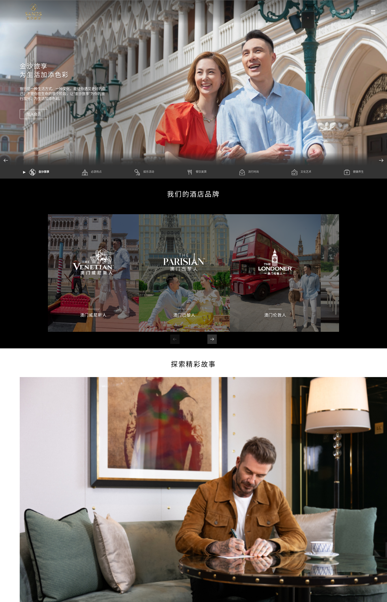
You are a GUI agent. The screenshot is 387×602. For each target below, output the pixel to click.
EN (342, 12)
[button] (381, 160)
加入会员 (34, 114)
